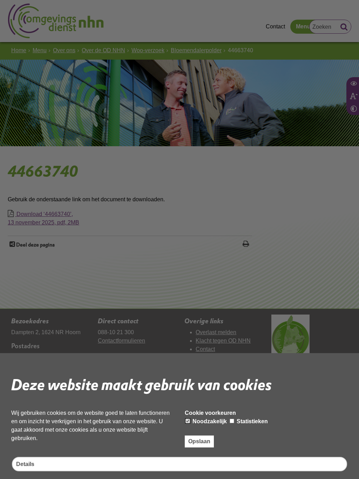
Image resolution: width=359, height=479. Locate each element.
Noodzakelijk (209, 421)
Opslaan (199, 441)
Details (25, 464)
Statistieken (251, 421)
